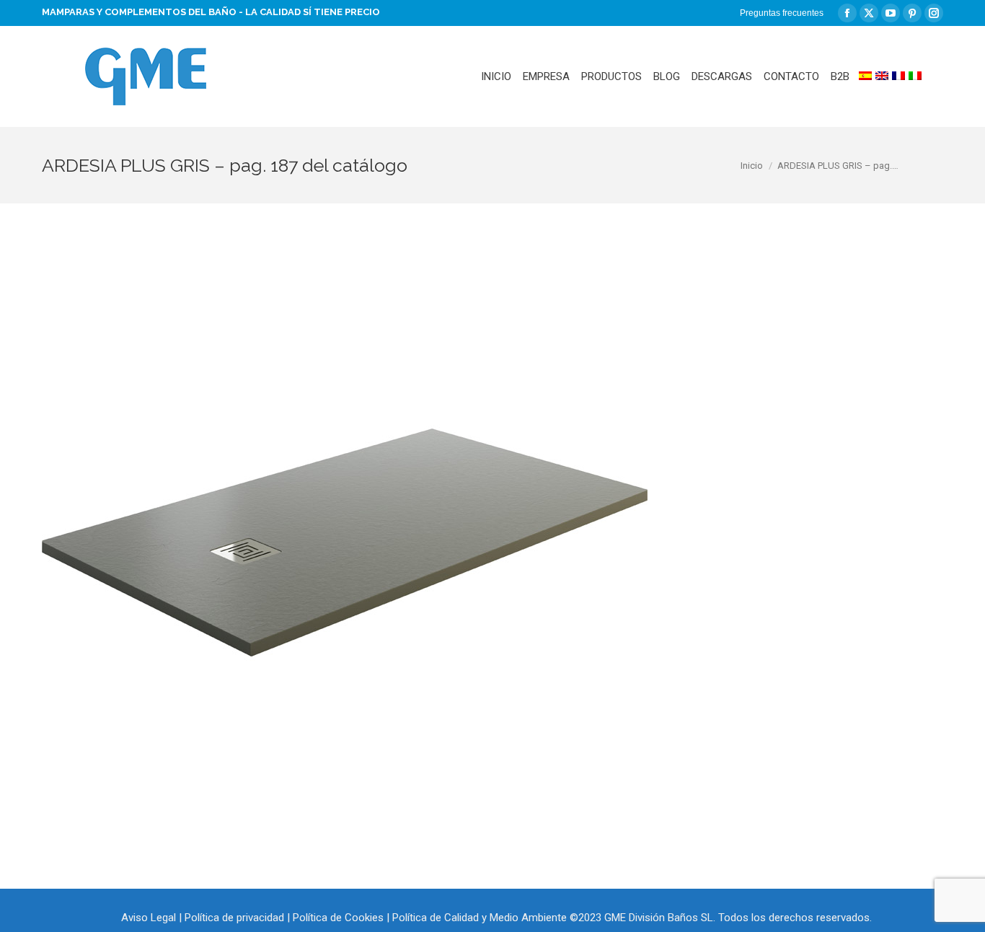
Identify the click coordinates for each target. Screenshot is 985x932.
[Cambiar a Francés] (898, 76)
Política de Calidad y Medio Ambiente (479, 917)
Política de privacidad (234, 917)
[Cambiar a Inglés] (881, 76)
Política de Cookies (338, 917)
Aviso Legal (148, 917)
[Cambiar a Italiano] (915, 76)
